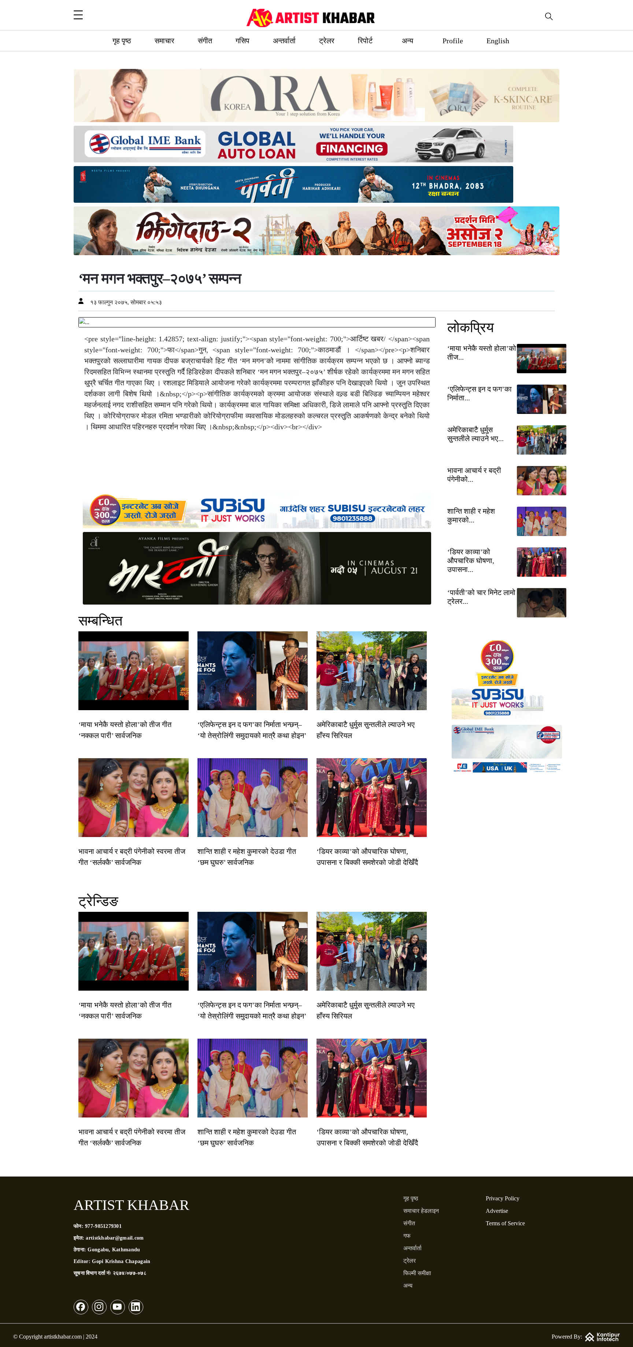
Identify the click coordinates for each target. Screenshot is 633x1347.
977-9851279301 (103, 1226)
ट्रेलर (326, 41)
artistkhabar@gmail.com (115, 1238)
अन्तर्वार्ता (284, 41)
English (497, 41)
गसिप (242, 41)
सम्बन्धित (100, 620)
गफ (407, 1236)
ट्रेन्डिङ (98, 901)
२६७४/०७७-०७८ (130, 1273)
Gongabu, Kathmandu (114, 1249)
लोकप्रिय (470, 327)
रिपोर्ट (365, 41)
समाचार (164, 41)
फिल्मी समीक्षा (417, 1273)
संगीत (205, 41)
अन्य (407, 41)
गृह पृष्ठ (121, 41)
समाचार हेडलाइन (421, 1211)
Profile (453, 41)
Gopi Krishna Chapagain (121, 1261)
